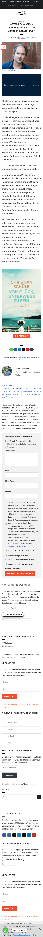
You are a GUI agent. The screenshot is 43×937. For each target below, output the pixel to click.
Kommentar (10, 451)
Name (7, 470)
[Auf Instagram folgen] (18, 8)
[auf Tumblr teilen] (32, 349)
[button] (3, 13)
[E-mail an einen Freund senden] (23, 349)
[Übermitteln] (39, 797)
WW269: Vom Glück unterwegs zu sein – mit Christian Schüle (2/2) (31, 391)
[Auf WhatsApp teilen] (11, 349)
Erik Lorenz (21, 38)
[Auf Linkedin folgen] (24, 8)
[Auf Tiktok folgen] (20, 8)
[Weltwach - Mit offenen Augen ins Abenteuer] (21, 13)
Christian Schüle (21, 360)
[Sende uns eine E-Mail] (24, 835)
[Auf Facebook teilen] (15, 349)
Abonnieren (9, 775)
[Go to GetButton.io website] (5, 934)
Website (8, 492)
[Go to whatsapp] (5, 930)
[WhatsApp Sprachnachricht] (7, 647)
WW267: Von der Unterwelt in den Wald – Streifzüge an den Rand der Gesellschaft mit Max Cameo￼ (11, 391)
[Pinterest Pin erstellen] (28, 349)
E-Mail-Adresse (11, 481)
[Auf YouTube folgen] (27, 8)
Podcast (21, 21)
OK (34, 935)
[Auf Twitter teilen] (19, 349)
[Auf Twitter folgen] (22, 8)
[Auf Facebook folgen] (16, 8)
